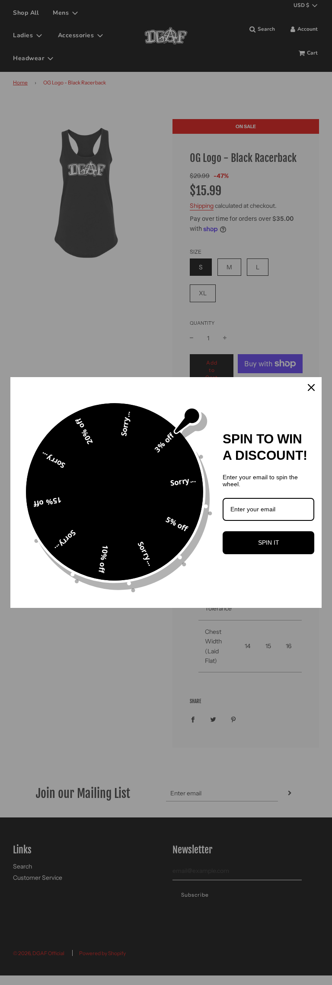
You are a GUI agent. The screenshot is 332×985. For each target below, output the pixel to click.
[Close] (311, 387)
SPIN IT (268, 542)
